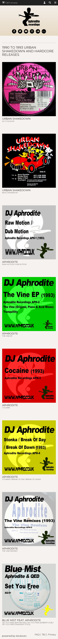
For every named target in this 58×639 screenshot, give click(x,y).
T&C (44, 634)
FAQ (37, 634)
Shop (55, 2)
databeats (21, 636)
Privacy (52, 634)
